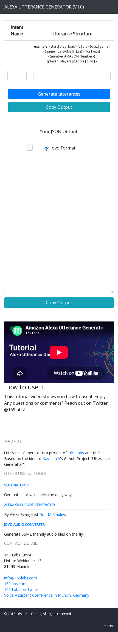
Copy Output (59, 107)
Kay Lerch (51, 458)
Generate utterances (59, 94)
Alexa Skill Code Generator (29, 504)
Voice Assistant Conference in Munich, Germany (46, 595)
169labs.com (15, 583)
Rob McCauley (52, 514)
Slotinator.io (16, 484)
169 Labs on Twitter (22, 589)
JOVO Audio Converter (24, 524)
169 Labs (76, 452)
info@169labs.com (20, 578)
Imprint (108, 626)
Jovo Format (62, 148)
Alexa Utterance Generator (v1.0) (44, 7)
